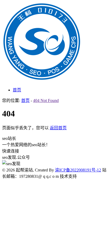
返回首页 (58, 128)
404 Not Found (46, 100)
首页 (17, 90)
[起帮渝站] (41, 79)
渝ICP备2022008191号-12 (78, 170)
